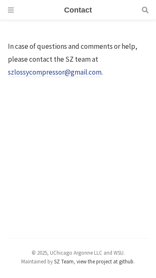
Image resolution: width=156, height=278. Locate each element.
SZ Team (64, 261)
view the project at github (105, 261)
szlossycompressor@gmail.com (55, 72)
